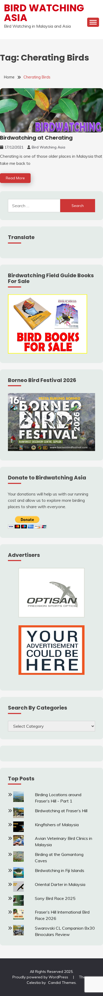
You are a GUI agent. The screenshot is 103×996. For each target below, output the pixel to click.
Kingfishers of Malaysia (57, 824)
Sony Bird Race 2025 (55, 898)
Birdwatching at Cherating (36, 137)
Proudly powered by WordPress (40, 977)
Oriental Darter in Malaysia (60, 884)
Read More (15, 178)
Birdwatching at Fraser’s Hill (61, 810)
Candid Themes (62, 982)
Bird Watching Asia (44, 12)
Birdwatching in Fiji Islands (59, 870)
